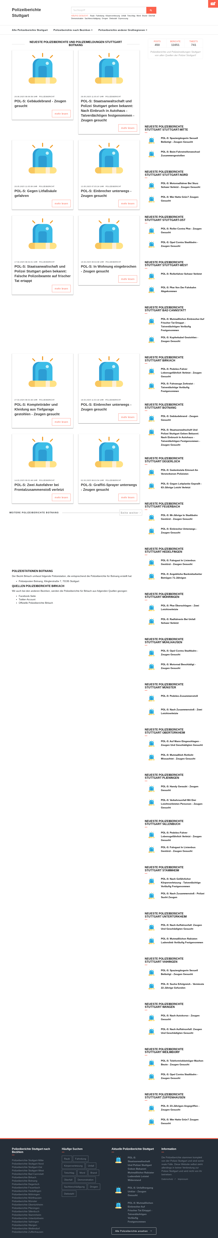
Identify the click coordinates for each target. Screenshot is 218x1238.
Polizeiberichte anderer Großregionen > (122, 30)
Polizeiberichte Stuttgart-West (28, 1170)
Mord (139, 16)
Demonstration (77, 18)
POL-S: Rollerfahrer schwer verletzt (181, 273)
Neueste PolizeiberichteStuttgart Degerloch (164, 460)
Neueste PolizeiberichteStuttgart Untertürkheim (166, 915)
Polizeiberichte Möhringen (26, 1194)
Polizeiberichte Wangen (24, 1225)
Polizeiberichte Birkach (24, 1177)
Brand (144, 16)
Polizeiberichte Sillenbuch (25, 1211)
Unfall (123, 16)
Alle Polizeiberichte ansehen (132, 1231)
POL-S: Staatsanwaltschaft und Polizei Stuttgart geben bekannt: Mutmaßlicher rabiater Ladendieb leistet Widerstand (141, 1168)
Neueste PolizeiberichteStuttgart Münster (164, 686)
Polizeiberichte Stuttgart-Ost (27, 1167)
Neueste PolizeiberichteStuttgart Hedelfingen (164, 550)
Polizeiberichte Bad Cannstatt (28, 1174)
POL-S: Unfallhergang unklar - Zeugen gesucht (140, 1191)
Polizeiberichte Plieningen (26, 1208)
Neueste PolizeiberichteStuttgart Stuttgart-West (166, 264)
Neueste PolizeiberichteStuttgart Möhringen (164, 596)
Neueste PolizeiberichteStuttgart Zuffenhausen (165, 1096)
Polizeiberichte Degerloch (25, 1184)
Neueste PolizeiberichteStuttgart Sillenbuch (164, 823)
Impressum (183, 1179)
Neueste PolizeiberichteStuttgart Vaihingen (164, 960)
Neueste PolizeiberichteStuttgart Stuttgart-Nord (166, 173)
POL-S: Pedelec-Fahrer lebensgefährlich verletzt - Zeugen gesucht (181, 373)
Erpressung (123, 18)
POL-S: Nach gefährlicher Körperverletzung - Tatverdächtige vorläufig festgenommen (181, 882)
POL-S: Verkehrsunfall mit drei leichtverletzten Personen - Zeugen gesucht (182, 804)
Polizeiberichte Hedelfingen (26, 1191)
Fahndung (100, 16)
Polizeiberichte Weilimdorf (26, 1228)
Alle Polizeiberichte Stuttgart (30, 30)
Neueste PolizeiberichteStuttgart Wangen (164, 1006)
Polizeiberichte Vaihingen (25, 1221)
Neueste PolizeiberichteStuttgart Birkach (164, 359)
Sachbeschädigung (92, 18)
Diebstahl (113, 18)
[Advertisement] (75, 324)
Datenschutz (167, 1179)
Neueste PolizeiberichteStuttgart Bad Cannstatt (165, 309)
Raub (92, 16)
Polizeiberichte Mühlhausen (27, 1197)
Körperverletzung (113, 16)
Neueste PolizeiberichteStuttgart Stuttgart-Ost (165, 218)
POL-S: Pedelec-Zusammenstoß (179, 696)
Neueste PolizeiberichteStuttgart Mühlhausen (164, 641)
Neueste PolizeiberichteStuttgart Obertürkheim (165, 731)
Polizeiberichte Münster (24, 1201)
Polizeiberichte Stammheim (26, 1214)
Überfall (152, 16)
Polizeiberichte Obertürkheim (27, 1204)
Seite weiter (130, 512)
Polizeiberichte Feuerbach (26, 1187)
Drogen (105, 18)
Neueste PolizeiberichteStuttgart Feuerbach (164, 505)
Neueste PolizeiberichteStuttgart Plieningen (164, 776)
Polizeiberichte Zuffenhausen (27, 1231)
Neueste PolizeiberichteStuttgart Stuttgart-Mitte (166, 128)
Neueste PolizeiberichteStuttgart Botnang (164, 406)
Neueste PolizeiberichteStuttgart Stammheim (164, 869)
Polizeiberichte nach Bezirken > (73, 30)
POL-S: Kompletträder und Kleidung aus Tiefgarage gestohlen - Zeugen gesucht (37, 409)
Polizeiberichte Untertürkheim (28, 1218)
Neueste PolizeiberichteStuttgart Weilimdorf (164, 1051)
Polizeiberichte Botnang (24, 1180)
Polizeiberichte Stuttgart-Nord (28, 1163)
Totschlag (131, 16)
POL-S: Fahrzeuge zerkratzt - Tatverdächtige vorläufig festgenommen (177, 387)
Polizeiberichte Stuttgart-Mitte (28, 1160)
